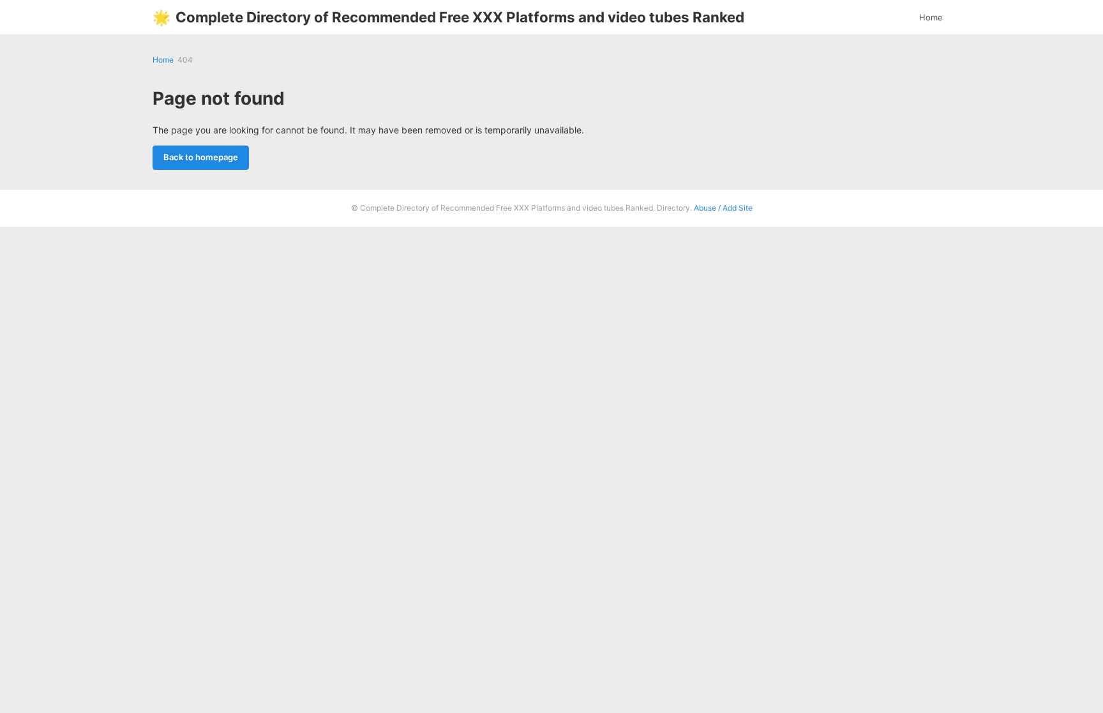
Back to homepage (200, 157)
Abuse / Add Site (723, 208)
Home (931, 17)
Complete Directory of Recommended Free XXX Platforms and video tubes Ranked (448, 17)
